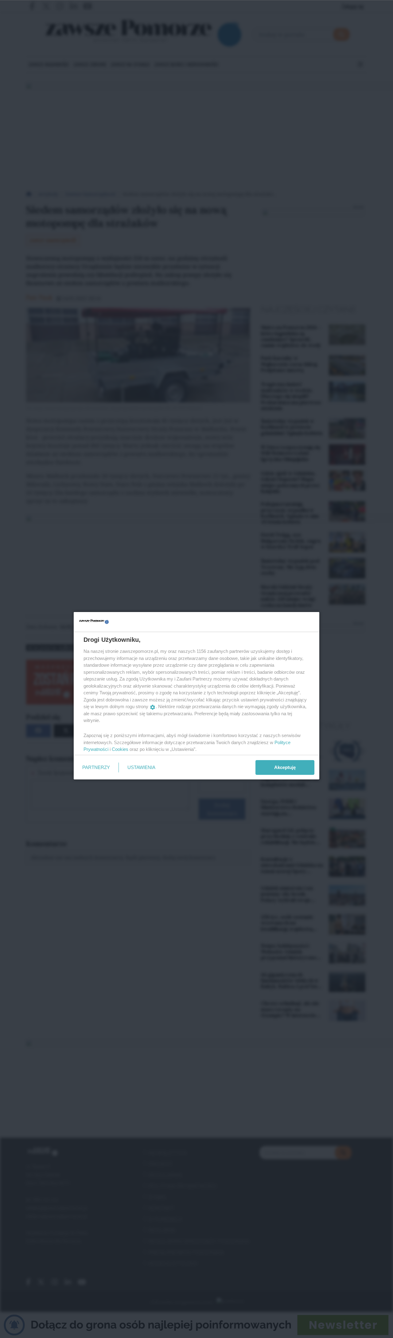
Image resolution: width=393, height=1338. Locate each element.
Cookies (120, 749)
